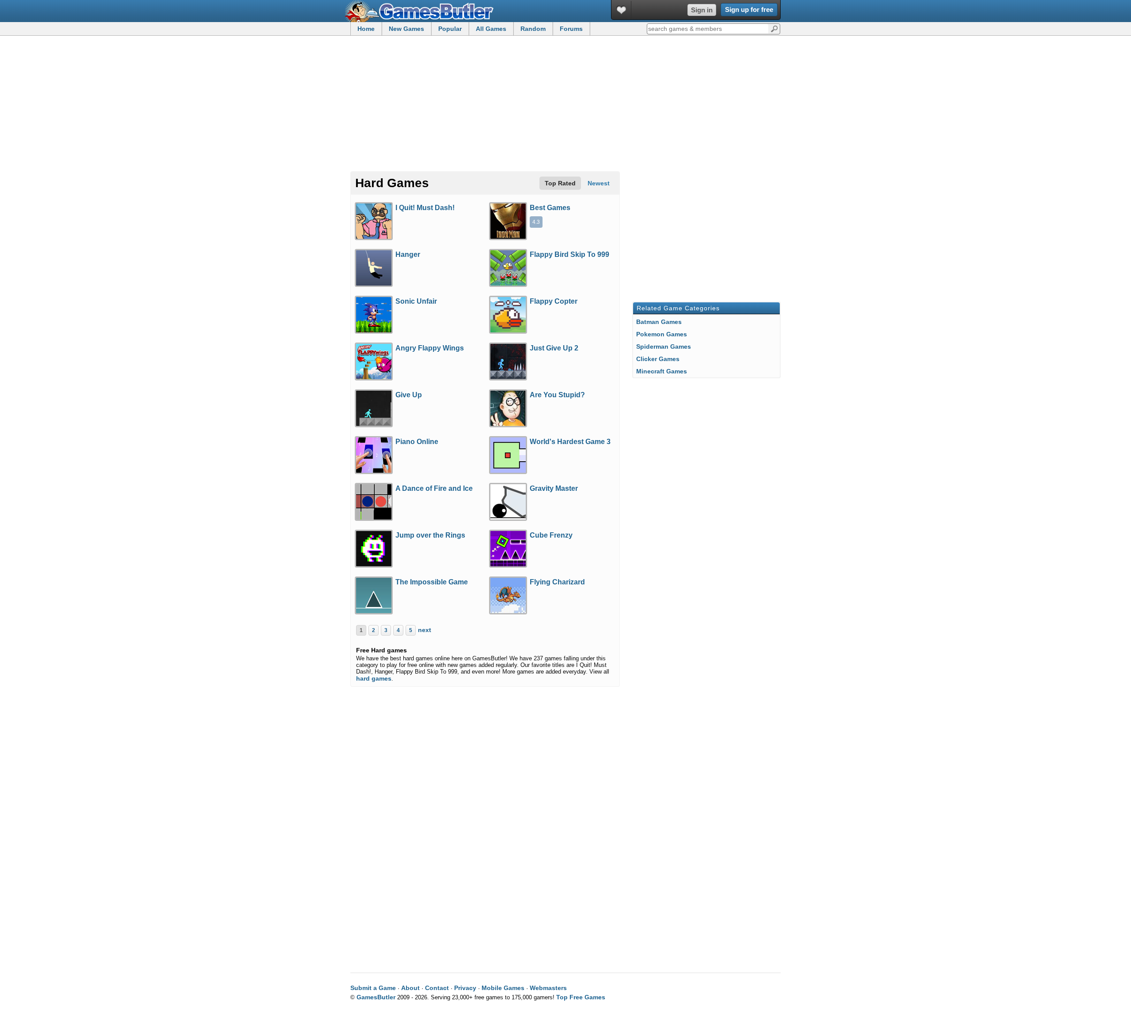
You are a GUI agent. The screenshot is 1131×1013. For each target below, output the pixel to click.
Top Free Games (580, 997)
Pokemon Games (661, 334)
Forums (571, 28)
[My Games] (621, 10)
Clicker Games (657, 358)
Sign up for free (749, 9)
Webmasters (548, 987)
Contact (437, 987)
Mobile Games (503, 987)
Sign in (702, 10)
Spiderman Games (663, 346)
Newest (599, 183)
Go (774, 28)
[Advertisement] (565, 104)
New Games (406, 28)
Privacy (465, 987)
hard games (373, 678)
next (424, 629)
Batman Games (659, 321)
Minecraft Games (661, 371)
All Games (491, 28)
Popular (450, 28)
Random (533, 28)
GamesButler (422, 11)
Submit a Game (373, 987)
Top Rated (560, 183)
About (410, 987)
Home (366, 28)
